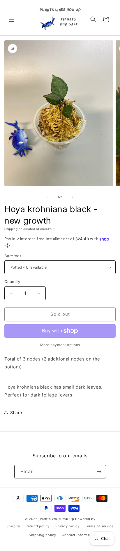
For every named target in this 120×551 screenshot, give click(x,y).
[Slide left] (47, 196)
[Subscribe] (99, 471)
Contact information (79, 535)
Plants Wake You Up (57, 519)
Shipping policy (42, 535)
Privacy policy (67, 526)
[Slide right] (72, 196)
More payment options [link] (60, 345)
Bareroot (12, 255)
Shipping (11, 229)
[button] (11, 19)
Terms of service (99, 526)
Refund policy (38, 526)
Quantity (12, 281)
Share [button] (16, 412)
